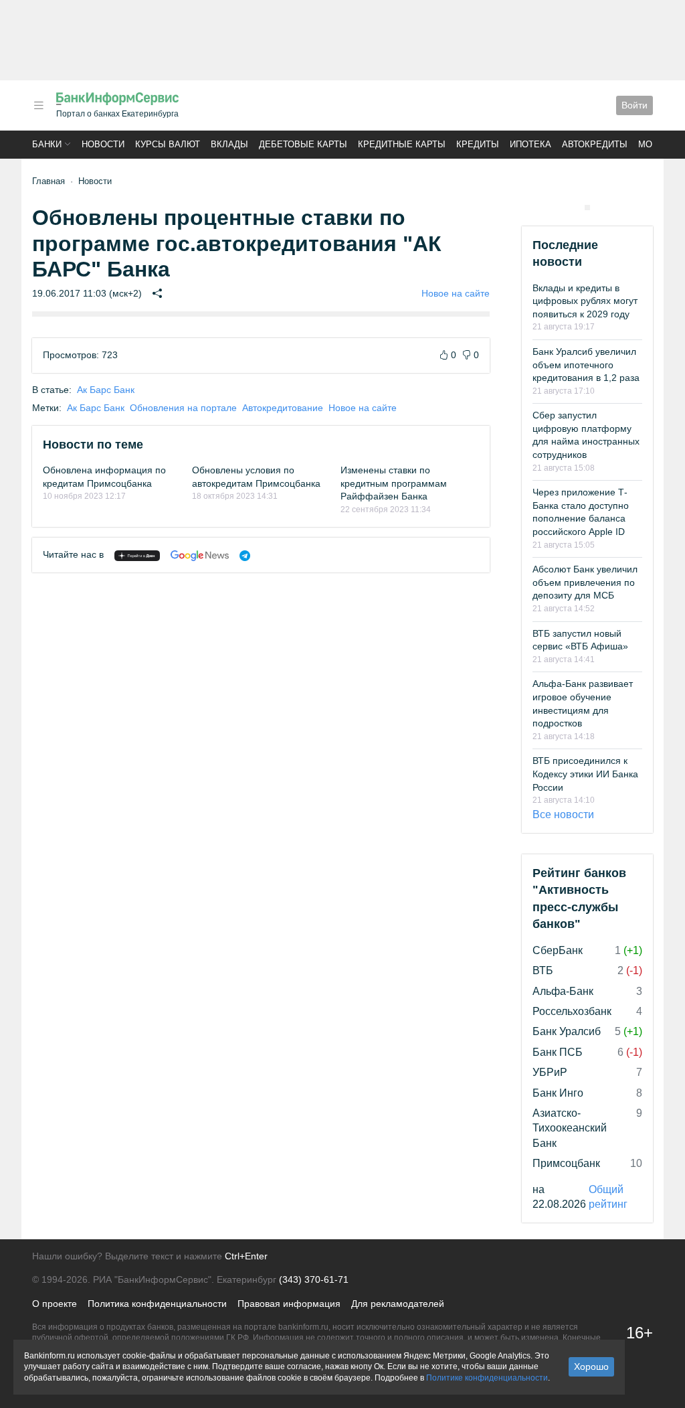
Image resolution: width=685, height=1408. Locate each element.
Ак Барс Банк (105, 389)
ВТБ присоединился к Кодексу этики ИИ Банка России (585, 773)
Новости (103, 144)
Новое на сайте (455, 293)
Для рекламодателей (397, 1303)
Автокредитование (282, 407)
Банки (47, 144)
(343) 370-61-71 (314, 1279)
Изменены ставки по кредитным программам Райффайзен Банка (393, 483)
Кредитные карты (402, 144)
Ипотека (530, 144)
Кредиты (477, 144)
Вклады (229, 144)
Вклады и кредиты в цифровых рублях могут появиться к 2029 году (585, 301)
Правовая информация (288, 1303)
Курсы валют (167, 144)
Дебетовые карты (303, 144)
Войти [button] (634, 105)
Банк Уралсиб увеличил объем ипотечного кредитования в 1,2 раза (586, 364)
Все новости (563, 814)
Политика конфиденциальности (157, 1303)
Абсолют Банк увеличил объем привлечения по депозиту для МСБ (585, 582)
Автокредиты (594, 144)
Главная (48, 181)
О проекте (54, 1303)
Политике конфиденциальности (487, 1378)
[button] (38, 105)
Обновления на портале (183, 407)
